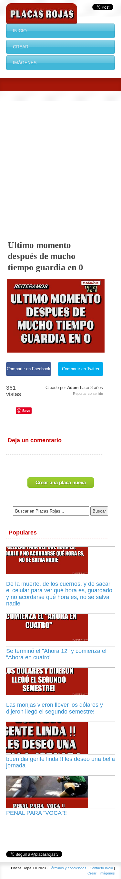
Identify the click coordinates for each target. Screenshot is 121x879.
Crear (20, 46)
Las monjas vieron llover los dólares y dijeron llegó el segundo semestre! (54, 708)
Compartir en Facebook (28, 368)
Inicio (20, 30)
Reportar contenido (88, 393)
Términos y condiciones (67, 868)
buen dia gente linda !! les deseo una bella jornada (60, 762)
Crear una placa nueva (60, 482)
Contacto (97, 868)
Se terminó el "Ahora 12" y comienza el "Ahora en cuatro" (56, 654)
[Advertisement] (60, 164)
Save (26, 410)
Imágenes (24, 62)
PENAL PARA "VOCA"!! (36, 813)
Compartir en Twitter (80, 368)
